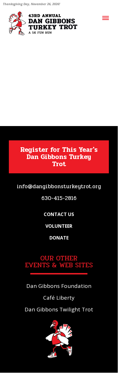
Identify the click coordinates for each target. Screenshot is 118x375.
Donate (59, 238)
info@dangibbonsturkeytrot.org (59, 186)
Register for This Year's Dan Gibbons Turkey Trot (59, 157)
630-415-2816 (59, 198)
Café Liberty (59, 297)
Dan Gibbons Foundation (58, 286)
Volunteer (58, 226)
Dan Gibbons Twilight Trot (59, 309)
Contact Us (59, 214)
